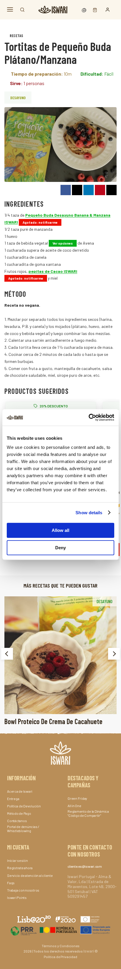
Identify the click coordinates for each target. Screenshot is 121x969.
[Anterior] (7, 654)
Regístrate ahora (20, 868)
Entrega (13, 799)
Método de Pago (19, 813)
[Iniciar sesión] (107, 10)
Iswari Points (17, 897)
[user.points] (85, 9)
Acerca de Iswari (19, 791)
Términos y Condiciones (61, 946)
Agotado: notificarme (40, 222)
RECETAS (16, 35)
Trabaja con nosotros (23, 890)
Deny (60, 547)
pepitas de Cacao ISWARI (52, 271)
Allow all (60, 530)
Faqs (11, 883)
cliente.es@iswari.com (85, 866)
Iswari (88, 950)
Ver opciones (63, 243)
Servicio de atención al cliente (30, 875)
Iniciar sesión (17, 860)
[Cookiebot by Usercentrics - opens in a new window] (88, 417)
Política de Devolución (24, 806)
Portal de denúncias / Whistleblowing (23, 828)
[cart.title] (93, 9)
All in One (74, 806)
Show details (88, 512)
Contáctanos (17, 821)
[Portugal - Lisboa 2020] (60, 929)
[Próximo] (114, 654)
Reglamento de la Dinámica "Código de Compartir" (88, 813)
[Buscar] (22, 10)
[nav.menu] (10, 10)
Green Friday (77, 798)
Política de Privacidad (60, 957)
